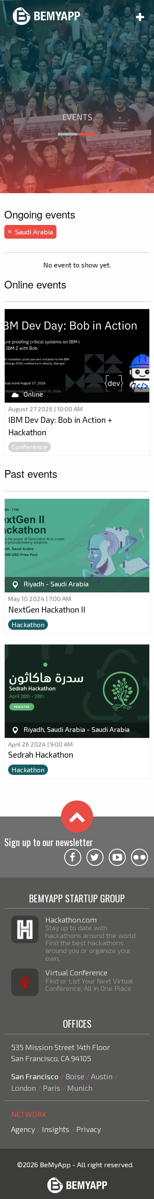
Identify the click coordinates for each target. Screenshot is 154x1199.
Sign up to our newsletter (48, 842)
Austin (102, 1076)
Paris (51, 1088)
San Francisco (35, 1076)
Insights (55, 1129)
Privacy (88, 1129)
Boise (74, 1076)
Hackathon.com (71, 919)
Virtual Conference (76, 972)
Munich (79, 1088)
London (23, 1088)
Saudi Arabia (30, 232)
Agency (23, 1129)
